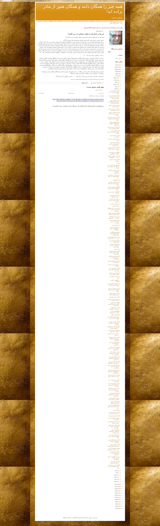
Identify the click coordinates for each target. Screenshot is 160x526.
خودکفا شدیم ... (116, 410)
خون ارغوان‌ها (116, 180)
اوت (118, 86)
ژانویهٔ (117, 481)
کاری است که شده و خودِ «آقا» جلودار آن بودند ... (114, 128)
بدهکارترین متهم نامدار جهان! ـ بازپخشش (114, 153)
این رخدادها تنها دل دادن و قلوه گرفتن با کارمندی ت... (114, 285)
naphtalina (75, 517)
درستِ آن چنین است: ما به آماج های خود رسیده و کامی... (114, 385)
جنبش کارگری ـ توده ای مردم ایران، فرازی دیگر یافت (114, 183)
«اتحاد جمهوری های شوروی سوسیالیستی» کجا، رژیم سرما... (114, 102)
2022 (119, 73)
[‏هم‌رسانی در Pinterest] (82, 83)
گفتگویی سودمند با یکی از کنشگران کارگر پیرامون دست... (114, 188)
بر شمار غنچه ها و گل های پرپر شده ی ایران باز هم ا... (114, 200)
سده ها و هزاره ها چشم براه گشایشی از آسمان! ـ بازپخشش (114, 371)
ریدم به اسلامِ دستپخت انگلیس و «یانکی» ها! (114, 399)
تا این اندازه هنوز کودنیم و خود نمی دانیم (114, 422)
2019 (119, 486)
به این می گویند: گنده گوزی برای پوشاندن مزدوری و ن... (115, 353)
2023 (119, 71)
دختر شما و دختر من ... (114, 203)
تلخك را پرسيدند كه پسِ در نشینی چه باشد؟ (114, 413)
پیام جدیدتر (100, 93)
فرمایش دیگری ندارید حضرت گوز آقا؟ (115, 196)
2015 (119, 495)
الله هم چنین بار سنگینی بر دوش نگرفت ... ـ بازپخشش (114, 257)
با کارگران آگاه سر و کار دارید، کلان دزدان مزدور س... (114, 407)
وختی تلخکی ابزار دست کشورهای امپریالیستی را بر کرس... (114, 358)
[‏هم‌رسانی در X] (84, 83)
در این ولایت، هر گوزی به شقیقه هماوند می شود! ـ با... (114, 176)
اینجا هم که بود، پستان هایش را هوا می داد (114, 273)
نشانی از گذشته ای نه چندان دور (115, 136)
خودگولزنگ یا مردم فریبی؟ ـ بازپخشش (115, 312)
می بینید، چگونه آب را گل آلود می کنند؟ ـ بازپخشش (114, 458)
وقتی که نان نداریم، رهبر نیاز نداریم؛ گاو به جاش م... (114, 376)
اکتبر (118, 82)
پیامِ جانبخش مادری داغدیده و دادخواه (115, 402)
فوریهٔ (117, 479)
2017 (119, 491)
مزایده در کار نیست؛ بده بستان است (114, 380)
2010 (119, 506)
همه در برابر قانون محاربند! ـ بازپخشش (114, 308)
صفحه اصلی (118, 58)
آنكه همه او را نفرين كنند (114, 415)
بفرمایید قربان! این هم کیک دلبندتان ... (114, 241)
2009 (119, 508)
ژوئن (118, 470)
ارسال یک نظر (98, 90)
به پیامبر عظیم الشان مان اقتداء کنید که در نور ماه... (114, 318)
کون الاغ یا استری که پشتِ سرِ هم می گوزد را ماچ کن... (114, 395)
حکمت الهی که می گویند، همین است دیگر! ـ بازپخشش (114, 426)
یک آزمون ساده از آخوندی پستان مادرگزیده (114, 300)
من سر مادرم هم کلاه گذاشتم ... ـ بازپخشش (114, 217)
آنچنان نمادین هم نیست (114, 297)
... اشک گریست (116, 206)
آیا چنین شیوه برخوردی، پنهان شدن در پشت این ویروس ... (114, 323)
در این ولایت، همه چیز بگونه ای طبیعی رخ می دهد (114, 436)
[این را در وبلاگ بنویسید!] (85, 83)
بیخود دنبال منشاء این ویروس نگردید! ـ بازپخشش (115, 453)
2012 (119, 501)
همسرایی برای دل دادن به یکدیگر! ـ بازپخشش (114, 331)
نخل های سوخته (116, 225)
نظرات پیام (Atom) (93, 96)
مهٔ (118, 472)
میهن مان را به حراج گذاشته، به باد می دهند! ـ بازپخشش (114, 348)
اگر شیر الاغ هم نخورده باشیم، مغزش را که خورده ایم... (114, 253)
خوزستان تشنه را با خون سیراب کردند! (114, 106)
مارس (117, 477)
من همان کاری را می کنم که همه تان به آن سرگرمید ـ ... (114, 367)
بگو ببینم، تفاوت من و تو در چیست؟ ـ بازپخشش (114, 362)
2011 (119, 504)
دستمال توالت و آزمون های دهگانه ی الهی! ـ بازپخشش (114, 124)
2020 (119, 484)
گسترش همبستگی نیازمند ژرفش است (114, 261)
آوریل (117, 475)
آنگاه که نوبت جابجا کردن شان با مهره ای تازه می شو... (114, 466)
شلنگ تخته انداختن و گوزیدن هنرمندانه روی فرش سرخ (114, 304)
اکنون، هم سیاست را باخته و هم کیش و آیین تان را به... (114, 269)
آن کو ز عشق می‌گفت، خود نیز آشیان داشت (114, 294)
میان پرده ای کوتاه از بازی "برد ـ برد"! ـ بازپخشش (114, 237)
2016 (119, 493)
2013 (119, 499)
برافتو (118, 163)
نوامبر (117, 80)
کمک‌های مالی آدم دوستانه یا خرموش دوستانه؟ (114, 327)
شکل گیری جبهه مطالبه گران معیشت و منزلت (114, 214)
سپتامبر (117, 84)
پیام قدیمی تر (41, 93)
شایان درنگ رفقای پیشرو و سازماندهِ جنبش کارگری (114, 441)
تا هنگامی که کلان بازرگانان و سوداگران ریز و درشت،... (114, 431)
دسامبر (117, 77)
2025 (119, 67)
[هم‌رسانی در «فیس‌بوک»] (83, 83)
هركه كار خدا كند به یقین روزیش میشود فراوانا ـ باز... (114, 149)
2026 (119, 65)
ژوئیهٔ (118, 88)
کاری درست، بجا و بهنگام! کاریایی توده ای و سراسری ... (114, 210)
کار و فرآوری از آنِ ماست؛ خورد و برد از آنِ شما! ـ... (114, 132)
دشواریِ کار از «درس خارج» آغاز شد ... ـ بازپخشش (115, 344)
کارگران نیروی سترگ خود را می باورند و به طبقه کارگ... (114, 119)
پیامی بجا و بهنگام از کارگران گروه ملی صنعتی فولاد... (115, 234)
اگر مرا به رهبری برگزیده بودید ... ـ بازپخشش (114, 156)
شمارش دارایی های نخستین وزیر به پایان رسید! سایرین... (114, 144)
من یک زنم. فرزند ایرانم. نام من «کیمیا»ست (114, 109)
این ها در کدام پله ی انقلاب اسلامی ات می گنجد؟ (114, 92)
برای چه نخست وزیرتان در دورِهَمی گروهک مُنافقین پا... (114, 339)
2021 (119, 76)
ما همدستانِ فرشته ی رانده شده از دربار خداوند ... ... (115, 222)
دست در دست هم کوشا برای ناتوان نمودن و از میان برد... (114, 390)
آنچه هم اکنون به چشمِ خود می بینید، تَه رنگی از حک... (114, 114)
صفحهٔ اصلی (71, 93)
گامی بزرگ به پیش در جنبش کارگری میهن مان (114, 445)
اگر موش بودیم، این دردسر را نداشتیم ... (114, 462)
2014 (119, 497)
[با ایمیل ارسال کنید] (87, 83)
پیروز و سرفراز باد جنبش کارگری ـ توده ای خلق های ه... (114, 290)
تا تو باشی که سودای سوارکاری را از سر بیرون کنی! (115, 245)
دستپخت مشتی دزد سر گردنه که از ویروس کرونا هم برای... (114, 97)
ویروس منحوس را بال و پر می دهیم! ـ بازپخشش (114, 449)
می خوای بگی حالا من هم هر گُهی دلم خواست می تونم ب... (114, 167)
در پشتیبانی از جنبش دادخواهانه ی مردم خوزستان (115, 229)
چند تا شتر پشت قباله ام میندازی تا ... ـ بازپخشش (114, 171)
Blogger (65, 517)
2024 (119, 69)
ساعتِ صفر (117, 249)
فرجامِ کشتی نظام (115, 314)
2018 (119, 488)
